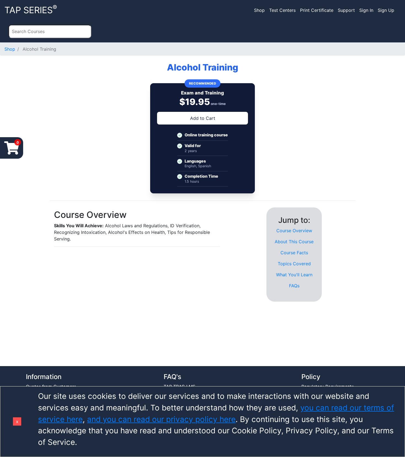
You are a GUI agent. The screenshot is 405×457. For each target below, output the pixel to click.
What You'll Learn (294, 274)
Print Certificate (316, 10)
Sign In (366, 10)
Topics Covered (294, 263)
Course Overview (294, 230)
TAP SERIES (30, 9)
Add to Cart (202, 118)
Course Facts (294, 252)
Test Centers (282, 10)
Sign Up (386, 10)
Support (346, 10)
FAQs (294, 285)
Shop (259, 10)
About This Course (294, 241)
